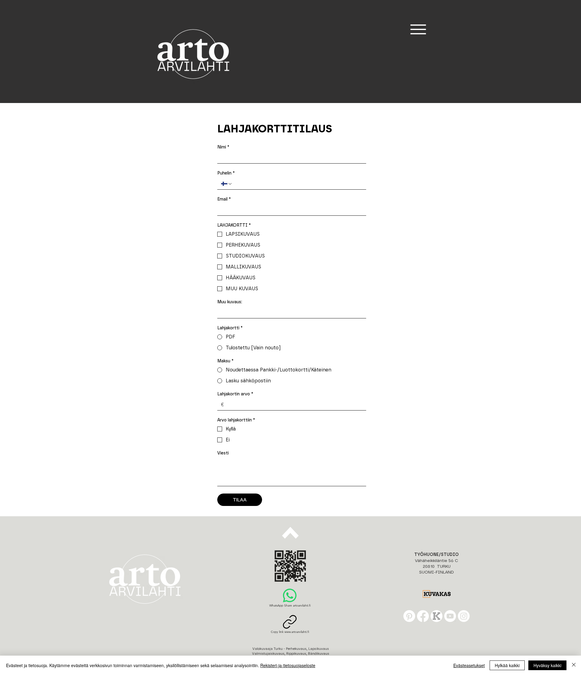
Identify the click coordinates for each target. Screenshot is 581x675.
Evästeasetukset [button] (469, 665)
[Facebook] (423, 616)
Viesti (223, 453)
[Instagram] (464, 616)
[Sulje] (573, 665)
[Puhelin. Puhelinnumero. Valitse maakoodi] (226, 183)
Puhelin (226, 173)
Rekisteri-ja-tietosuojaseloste (287, 665)
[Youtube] (450, 616)
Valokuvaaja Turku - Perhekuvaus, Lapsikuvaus (290, 648)
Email (224, 199)
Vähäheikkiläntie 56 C (436, 561)
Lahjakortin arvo (235, 394)
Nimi (223, 147)
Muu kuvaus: (229, 302)
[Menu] (418, 29)
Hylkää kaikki (507, 665)
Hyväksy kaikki (547, 665)
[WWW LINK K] (436, 616)
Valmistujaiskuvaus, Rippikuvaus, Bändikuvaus (290, 653)
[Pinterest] (409, 616)
